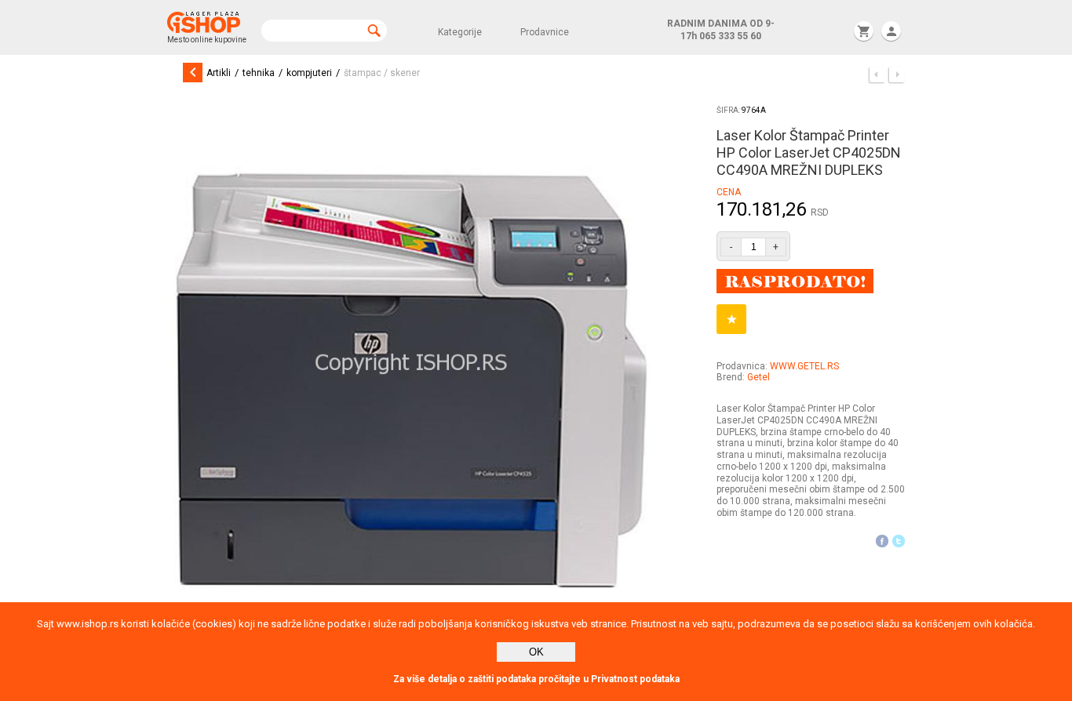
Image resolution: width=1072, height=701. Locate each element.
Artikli (218, 72)
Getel (758, 377)
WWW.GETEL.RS (804, 366)
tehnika (258, 72)
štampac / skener (382, 72)
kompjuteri (309, 72)
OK (536, 652)
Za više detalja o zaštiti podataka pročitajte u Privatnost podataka (536, 679)
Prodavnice (544, 32)
